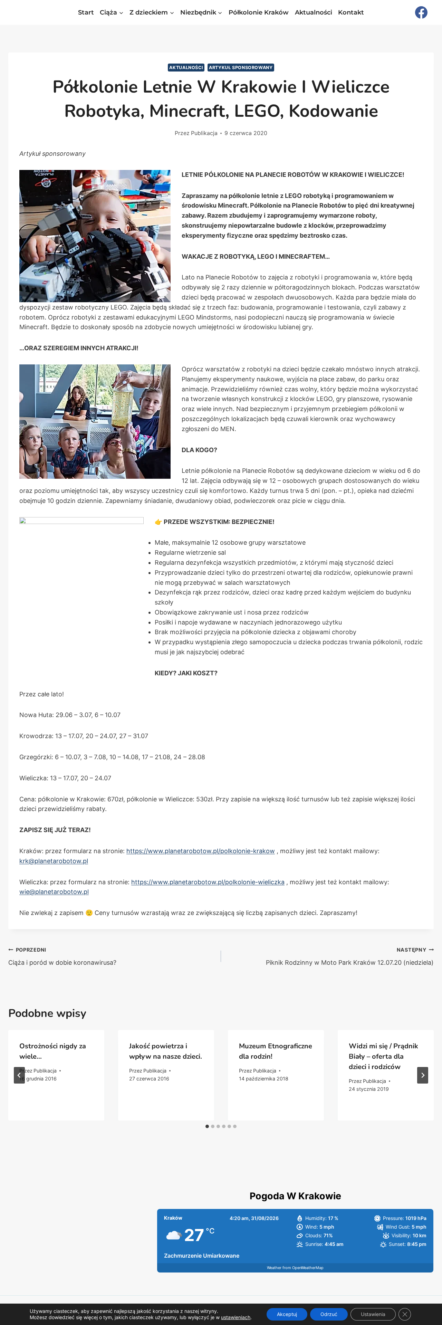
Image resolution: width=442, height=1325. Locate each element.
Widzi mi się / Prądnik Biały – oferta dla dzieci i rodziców (383, 1056)
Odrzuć (328, 1314)
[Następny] (422, 1075)
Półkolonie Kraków (259, 12)
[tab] (207, 1126)
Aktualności (313, 12)
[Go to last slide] (19, 1075)
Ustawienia (373, 1314)
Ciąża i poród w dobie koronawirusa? (62, 956)
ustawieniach (235, 1317)
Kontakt (351, 12)
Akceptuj (287, 1314)
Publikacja (204, 133)
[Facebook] (421, 12)
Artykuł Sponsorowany (241, 67)
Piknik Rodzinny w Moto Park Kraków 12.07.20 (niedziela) (350, 956)
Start (86, 12)
